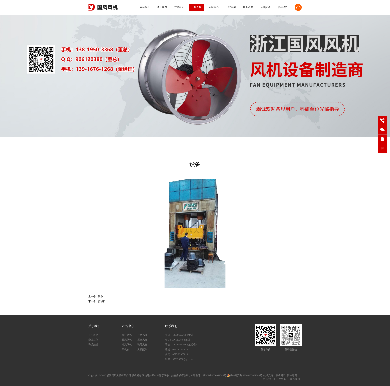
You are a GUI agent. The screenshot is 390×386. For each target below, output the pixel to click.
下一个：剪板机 (96, 301)
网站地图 (292, 375)
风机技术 (265, 7)
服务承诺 (248, 7)
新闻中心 (213, 7)
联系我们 (282, 7)
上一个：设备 (95, 296)
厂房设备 (196, 7)
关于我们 (162, 7)
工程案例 (231, 7)
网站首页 (145, 7)
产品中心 (179, 7)
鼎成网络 (280, 375)
